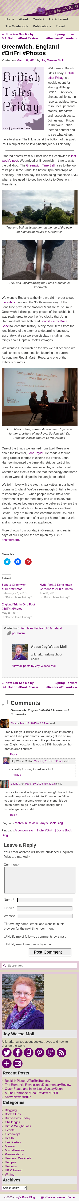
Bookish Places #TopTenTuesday (27, 1080)
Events (10, 1130)
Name (9, 899)
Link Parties (13, 1142)
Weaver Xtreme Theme (60, 1197)
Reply (14, 754)
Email (9, 908)
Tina (13, 723)
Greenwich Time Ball (40, 165)
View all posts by (34, 665)
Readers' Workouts (18, 1158)
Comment (12, 864)
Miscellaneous (15, 1150)
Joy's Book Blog (25, 1197)
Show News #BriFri (18, 1097)
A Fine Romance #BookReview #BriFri (31, 1093)
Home (9, 19)
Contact (38, 19)
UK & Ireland (58, 19)
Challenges (12, 1122)
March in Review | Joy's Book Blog (39, 823)
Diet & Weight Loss (18, 1126)
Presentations (14, 1154)
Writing (9, 1174)
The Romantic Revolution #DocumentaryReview (38, 1084)
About (23, 19)
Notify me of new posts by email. (29, 944)
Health (9, 1138)
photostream (10, 540)
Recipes (10, 1162)
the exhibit (9, 302)
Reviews (11, 1166)
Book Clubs (13, 1114)
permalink (18, 633)
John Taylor (35, 453)
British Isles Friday (30, 628)
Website (9, 916)
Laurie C (16, 783)
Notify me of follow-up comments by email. (36, 936)
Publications (42, 26)
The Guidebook (16, 26)
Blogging (11, 1110)
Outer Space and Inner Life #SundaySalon (34, 1088)
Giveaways (12, 1134)
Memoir (10, 1146)
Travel (60, 26)
